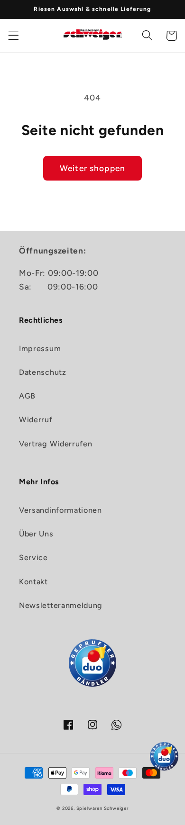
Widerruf (36, 419)
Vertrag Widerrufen (55, 443)
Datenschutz (42, 372)
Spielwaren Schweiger (102, 808)
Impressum (40, 348)
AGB (27, 395)
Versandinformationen (60, 510)
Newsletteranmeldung (60, 605)
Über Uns (36, 533)
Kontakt (33, 581)
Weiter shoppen (92, 168)
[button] (13, 36)
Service (33, 557)
